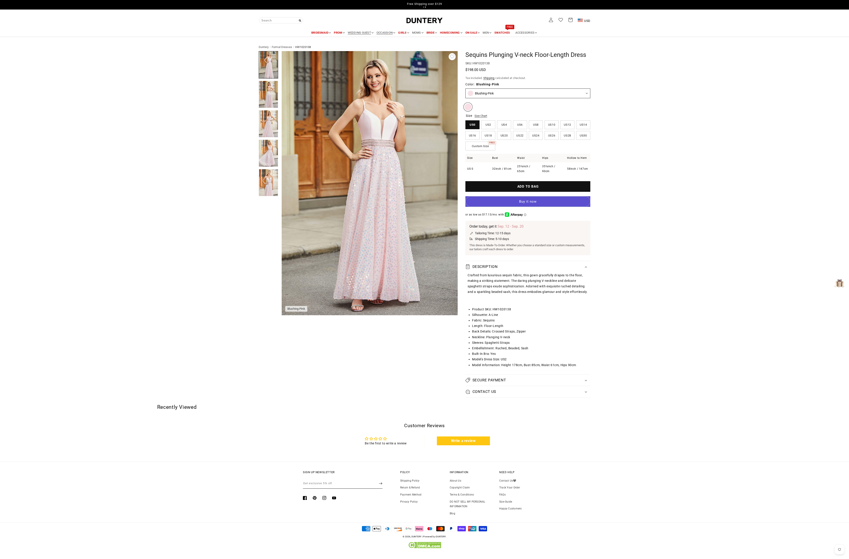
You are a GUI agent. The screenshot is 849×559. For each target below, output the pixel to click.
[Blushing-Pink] (468, 107)
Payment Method (410, 494)
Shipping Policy (410, 480)
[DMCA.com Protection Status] (424, 547)
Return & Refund (410, 487)
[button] (423, 7)
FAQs (502, 494)
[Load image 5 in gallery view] (268, 182)
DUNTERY (416, 536)
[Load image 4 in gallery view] (268, 153)
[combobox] (281, 20)
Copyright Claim (460, 487)
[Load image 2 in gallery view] (268, 94)
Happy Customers (510, 508)
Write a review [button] (463, 441)
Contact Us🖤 (507, 480)
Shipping (489, 78)
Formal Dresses (282, 47)
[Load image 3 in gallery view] (268, 123)
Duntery (264, 47)
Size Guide (505, 501)
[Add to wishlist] (452, 56)
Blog (452, 513)
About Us (455, 480)
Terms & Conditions (462, 494)
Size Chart (480, 115)
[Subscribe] (380, 483)
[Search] (300, 20)
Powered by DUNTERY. (434, 536)
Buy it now (528, 202)
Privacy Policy (409, 501)
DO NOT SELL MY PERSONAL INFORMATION (467, 504)
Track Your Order (509, 487)
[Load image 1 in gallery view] (268, 64)
